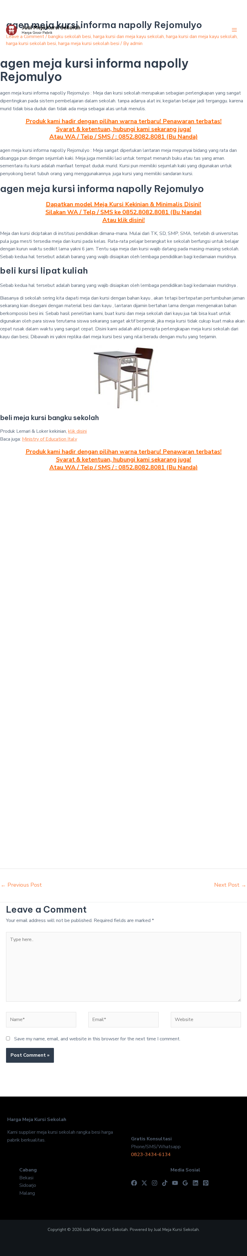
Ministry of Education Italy (49, 439)
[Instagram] (155, 1183)
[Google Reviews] (185, 1183)
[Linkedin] (195, 1183)
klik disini (77, 431)
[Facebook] (134, 1183)
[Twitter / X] (144, 1183)
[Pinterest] (206, 1183)
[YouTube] (175, 1183)
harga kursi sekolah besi (31, 43)
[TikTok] (165, 1183)
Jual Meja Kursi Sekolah (51, 27)
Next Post (230, 884)
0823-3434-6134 (151, 1154)
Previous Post (21, 884)
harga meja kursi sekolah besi (88, 43)
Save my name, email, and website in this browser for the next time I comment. (97, 1039)
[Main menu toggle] (234, 30)
